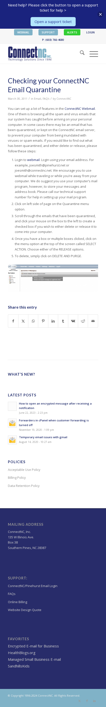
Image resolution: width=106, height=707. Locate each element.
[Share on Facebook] (13, 321)
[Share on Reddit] (83, 321)
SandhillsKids (19, 665)
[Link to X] (79, 701)
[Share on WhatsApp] (33, 321)
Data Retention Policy (24, 485)
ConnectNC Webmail (80, 108)
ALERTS (72, 32)
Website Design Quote (24, 610)
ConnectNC (63, 98)
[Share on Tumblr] (63, 321)
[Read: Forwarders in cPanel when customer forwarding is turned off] (12, 423)
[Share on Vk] (73, 321)
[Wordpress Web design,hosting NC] (44, 54)
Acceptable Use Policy (24, 469)
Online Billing (17, 602)
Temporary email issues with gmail (43, 437)
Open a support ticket (53, 21)
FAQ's (46, 98)
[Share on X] (23, 321)
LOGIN (90, 32)
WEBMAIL (23, 32)
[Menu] (91, 54)
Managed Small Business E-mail (34, 659)
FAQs (12, 594)
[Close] (100, 14)
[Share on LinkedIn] (53, 321)
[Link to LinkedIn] (94, 701)
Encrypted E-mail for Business (33, 645)
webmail (33, 160)
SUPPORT (48, 32)
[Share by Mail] (93, 321)
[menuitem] (23, 32)
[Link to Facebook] (87, 701)
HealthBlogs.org (21, 652)
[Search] (80, 54)
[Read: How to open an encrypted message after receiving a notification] (12, 406)
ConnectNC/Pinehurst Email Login (32, 586)
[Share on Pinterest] (43, 321)
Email (37, 98)
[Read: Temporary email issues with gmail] (12, 439)
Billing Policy (17, 477)
